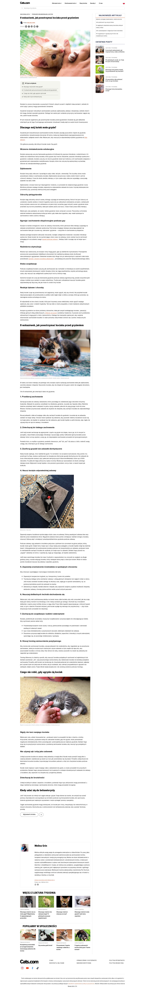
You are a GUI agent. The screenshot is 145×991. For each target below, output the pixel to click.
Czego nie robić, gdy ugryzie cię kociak (35, 93)
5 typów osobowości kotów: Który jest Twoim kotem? (82, 947)
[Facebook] (32, 968)
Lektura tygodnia (24, 909)
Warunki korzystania (84, 963)
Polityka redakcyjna (116, 963)
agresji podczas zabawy (50, 239)
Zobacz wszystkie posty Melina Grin (45, 880)
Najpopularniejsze (25, 942)
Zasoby (92, 3)
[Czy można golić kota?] (46, 940)
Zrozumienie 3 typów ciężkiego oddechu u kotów (63, 947)
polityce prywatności (89, 983)
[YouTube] (27, 968)
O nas (101, 3)
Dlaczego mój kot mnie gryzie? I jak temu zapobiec (82, 914)
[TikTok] (37, 968)
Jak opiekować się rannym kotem (105, 22)
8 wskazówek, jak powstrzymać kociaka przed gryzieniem (40, 90)
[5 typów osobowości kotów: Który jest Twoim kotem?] (82, 940)
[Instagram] (22, 968)
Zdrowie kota (56, 3)
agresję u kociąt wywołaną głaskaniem (41, 259)
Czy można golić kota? (45, 945)
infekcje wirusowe (51, 313)
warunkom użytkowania (75, 983)
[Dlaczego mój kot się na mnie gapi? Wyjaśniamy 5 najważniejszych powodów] (28, 907)
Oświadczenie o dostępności (87, 960)
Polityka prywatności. (117, 960)
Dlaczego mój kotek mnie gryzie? (33, 87)
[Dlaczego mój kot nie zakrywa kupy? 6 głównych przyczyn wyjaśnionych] (46, 907)
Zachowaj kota (25, 14)
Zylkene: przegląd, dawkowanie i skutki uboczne (109, 19)
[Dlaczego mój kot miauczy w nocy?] (64, 907)
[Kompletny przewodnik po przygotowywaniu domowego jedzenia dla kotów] (28, 940)
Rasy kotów (83, 3)
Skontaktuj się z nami (56, 963)
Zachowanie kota (70, 3)
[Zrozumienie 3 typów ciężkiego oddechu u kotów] (64, 940)
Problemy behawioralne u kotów (42, 14)
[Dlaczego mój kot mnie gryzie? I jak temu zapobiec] (82, 907)
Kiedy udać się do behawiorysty (33, 96)
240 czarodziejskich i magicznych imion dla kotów (109, 30)
